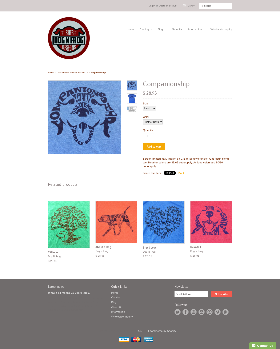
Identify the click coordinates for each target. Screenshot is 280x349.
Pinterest (209, 312)
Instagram (201, 312)
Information (118, 311)
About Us (116, 307)
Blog (114, 302)
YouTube (193, 312)
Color (146, 116)
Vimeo (217, 312)
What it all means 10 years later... (69, 292)
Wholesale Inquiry (122, 316)
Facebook (185, 312)
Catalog (116, 297)
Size (145, 103)
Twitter (177, 312)
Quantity (148, 130)
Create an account (167, 5)
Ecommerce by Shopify (162, 330)
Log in (152, 5)
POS (139, 330)
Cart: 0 (191, 5)
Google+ (225, 312)
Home (114, 292)
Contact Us (264, 345)
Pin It (181, 172)
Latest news (56, 286)
